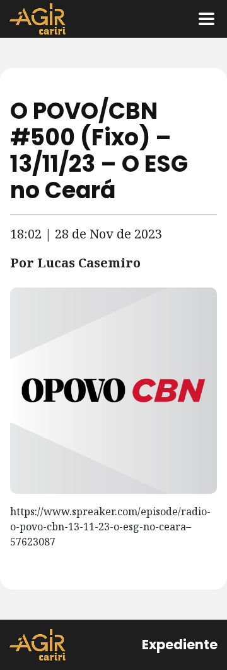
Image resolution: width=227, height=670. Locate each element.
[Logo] (37, 19)
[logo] (37, 645)
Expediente (180, 644)
